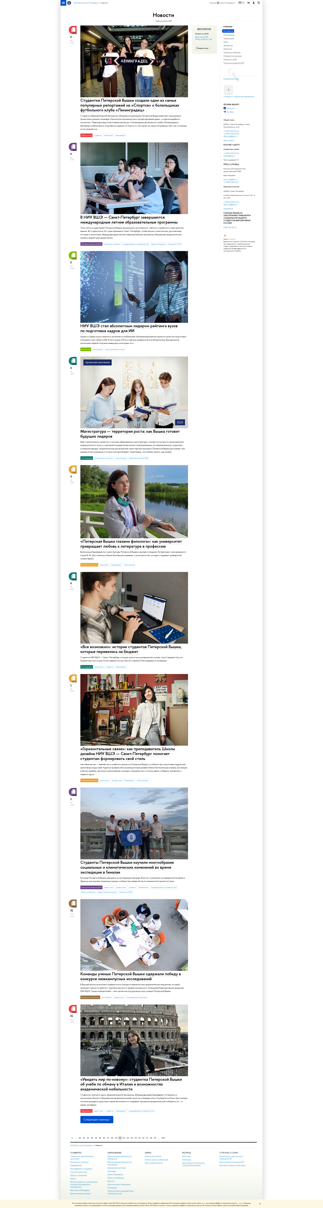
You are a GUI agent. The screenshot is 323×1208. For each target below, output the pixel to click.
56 (143, 1138)
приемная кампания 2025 (138, 458)
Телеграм (230, 112)
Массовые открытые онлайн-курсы (232, 1165)
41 (84, 1138)
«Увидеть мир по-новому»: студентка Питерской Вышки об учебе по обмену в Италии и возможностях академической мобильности (131, 1084)
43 (92, 1138)
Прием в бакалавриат (115, 1174)
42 (88, 1138)
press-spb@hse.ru (230, 179)
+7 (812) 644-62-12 (231, 202)
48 (112, 1138)
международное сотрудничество (136, 244)
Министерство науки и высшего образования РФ (231, 1157)
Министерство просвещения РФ (231, 1162)
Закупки (73, 1178)
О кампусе (76, 1152)
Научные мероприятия (153, 1156)
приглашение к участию (104, 458)
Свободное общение (231, 52)
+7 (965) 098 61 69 (230, 182)
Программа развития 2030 (233, 63)
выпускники (104, 565)
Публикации (186, 1160)
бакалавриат (121, 135)
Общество (227, 49)
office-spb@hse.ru (230, 136)
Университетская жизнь (232, 56)
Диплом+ (110, 1181)
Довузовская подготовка (116, 1168)
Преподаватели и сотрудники (81, 1169)
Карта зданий (228, 140)
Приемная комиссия (231, 186)
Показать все (202, 48)
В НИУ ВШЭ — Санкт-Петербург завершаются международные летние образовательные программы (129, 219)
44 (96, 1138)
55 (140, 1138)
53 (132, 1138)
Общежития (228, 208)
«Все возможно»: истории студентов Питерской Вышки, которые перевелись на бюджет (131, 649)
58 (151, 1138)
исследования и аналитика (137, 997)
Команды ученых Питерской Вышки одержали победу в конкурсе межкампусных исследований (130, 976)
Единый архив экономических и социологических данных (193, 1164)
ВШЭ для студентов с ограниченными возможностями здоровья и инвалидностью (84, 1184)
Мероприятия (204, 29)
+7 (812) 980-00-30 (231, 153)
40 (80, 1138)
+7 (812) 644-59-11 (231, 131)
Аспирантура (112, 1188)
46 (104, 1138)
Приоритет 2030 (230, 59)
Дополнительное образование (118, 1184)
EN (243, 3)
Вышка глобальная (158, 244)
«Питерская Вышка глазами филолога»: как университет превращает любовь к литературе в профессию (131, 543)
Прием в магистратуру (115, 1178)
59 (155, 1138)
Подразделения (76, 1165)
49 (116, 1138)
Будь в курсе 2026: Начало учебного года (203, 38)
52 (128, 1138)
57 (147, 1138)
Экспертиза (228, 45)
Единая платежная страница (80, 1193)
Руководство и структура (79, 1162)
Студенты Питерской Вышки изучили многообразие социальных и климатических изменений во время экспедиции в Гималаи (127, 867)
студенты (97, 135)
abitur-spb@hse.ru (230, 204)
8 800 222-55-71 (229, 227)
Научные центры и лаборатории (156, 1160)
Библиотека (186, 1156)
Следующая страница (96, 1119)
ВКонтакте (231, 108)
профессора (117, 780)
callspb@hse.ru (229, 156)
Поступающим (229, 35)
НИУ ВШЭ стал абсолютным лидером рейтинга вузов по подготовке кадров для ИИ (129, 328)
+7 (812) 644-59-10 (231, 133)
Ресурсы (186, 1152)
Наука (225, 42)
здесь (203, 1203)
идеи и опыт (104, 780)
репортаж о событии (112, 244)
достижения (97, 349)
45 (100, 1138)
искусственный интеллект (115, 349)
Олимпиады (111, 1171)
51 (124, 1138)
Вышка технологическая (107, 892)
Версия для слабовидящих (80, 1190)
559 (163, 1138)
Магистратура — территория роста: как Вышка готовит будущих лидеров (130, 433)
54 (136, 1138)
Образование (228, 38)
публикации (108, 135)
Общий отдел (228, 120)
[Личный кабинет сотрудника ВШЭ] (253, 3)
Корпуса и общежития (78, 1175)
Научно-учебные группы (154, 1163)
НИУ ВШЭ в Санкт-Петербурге (81, 1145)
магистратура (121, 458)
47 (108, 1138)
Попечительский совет (78, 1172)
